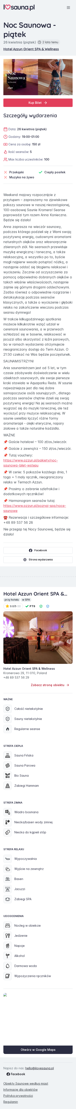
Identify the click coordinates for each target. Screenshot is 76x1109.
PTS (32, 606)
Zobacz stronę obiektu (47, 685)
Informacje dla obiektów (20, 1089)
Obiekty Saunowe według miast (25, 1083)
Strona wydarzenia (41, 559)
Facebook (40, 550)
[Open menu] (68, 7)
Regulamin (10, 1102)
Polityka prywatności (18, 1095)
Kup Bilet (35, 102)
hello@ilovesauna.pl (39, 1068)
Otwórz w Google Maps (38, 1049)
